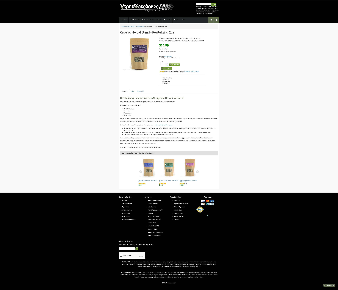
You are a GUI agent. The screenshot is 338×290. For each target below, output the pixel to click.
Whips (158, 20)
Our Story (150, 213)
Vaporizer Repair (152, 229)
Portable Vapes (134, 20)
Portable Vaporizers (179, 207)
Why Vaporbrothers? (153, 216)
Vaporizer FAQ (152, 222)
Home (123, 26)
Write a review (195, 71)
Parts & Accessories (148, 20)
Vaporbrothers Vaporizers (181, 203)
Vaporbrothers (168, 56)
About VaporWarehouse (155, 210)
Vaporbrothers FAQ (153, 226)
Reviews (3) (140, 91)
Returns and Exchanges (128, 219)
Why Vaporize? (152, 207)
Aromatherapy (130, 26)
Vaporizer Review (153, 203)
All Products (167, 20)
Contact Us (125, 200)
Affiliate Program (127, 203)
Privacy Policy (126, 213)
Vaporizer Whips (178, 213)
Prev (140, 171)
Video (132, 91)
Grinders (176, 219)
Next (197, 171)
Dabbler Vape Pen (179, 216)
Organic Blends (140, 26)
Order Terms (125, 216)
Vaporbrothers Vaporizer (164, 125)
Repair (176, 20)
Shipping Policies (127, 210)
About (183, 20)
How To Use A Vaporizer (155, 200)
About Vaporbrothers (154, 219)
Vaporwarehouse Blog (154, 235)
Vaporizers (124, 20)
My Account (125, 207)
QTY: (161, 61)
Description (125, 91)
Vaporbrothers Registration (155, 232)
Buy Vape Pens (178, 210)
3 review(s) (187, 71)
